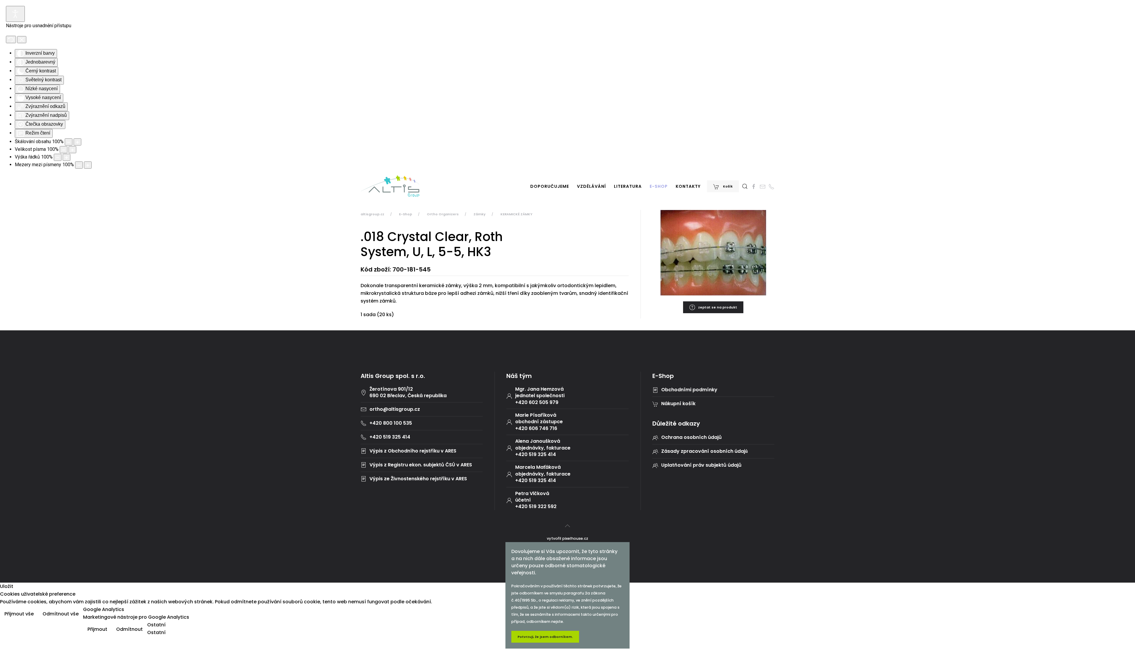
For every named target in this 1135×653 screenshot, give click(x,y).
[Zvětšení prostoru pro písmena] (88, 165)
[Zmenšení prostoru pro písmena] (79, 165)
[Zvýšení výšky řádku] (66, 157)
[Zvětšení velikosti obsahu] (77, 142)
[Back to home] (390, 186)
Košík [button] (727, 186)
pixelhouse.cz (575, 538)
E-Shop (659, 186)
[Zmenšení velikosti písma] (63, 149)
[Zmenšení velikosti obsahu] (68, 142)
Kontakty (688, 186)
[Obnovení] (11, 39)
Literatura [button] (628, 186)
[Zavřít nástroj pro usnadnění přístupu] (21, 39)
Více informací (1112, 614)
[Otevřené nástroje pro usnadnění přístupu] (15, 14)
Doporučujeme (549, 186)
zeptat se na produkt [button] (717, 307)
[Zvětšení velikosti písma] (72, 149)
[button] (745, 186)
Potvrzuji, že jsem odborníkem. (545, 636)
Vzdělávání (591, 186)
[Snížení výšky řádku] (57, 157)
